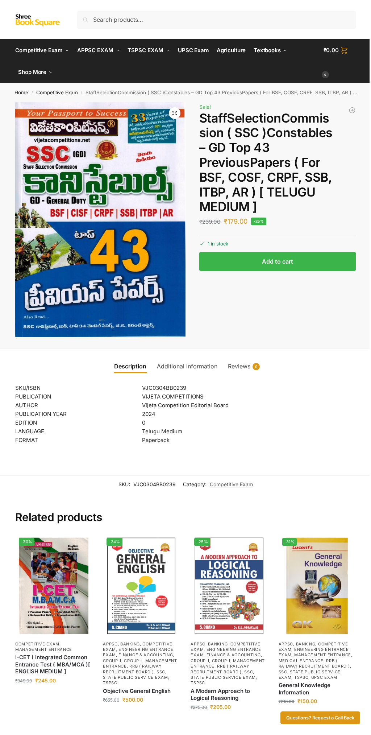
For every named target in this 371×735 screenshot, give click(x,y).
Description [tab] (130, 366)
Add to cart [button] (54, 696)
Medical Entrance (301, 660)
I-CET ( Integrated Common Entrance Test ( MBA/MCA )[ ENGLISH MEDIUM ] (52, 664)
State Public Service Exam (135, 677)
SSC (161, 671)
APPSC (110, 644)
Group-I (112, 660)
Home (21, 92)
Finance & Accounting (145, 654)
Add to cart (277, 261)
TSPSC (110, 682)
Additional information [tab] (187, 366)
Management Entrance (43, 649)
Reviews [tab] (243, 366)
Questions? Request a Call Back (320, 717)
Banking (130, 644)
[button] (340, 61)
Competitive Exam (57, 92)
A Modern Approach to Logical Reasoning (220, 694)
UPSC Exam (324, 677)
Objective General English (137, 690)
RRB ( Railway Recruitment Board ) (314, 663)
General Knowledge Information (304, 689)
